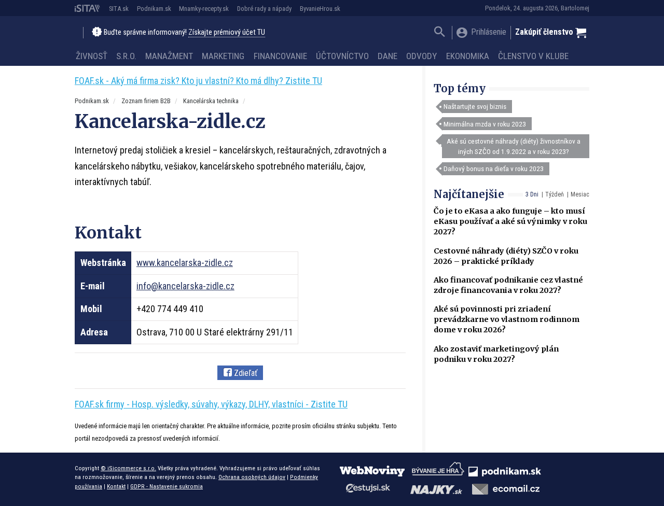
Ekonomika (467, 56)
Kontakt (116, 486)
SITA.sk (119, 8)
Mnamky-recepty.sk (204, 8)
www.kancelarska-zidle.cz (184, 262)
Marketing (223, 56)
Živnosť (91, 56)
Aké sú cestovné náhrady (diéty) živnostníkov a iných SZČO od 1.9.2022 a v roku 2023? (513, 146)
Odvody (421, 56)
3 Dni (531, 194)
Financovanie (280, 56)
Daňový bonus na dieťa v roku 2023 (494, 168)
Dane (387, 56)
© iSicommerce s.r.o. (128, 468)
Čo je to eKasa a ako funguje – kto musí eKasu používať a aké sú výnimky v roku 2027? (510, 221)
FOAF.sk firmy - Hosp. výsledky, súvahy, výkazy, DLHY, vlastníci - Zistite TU (211, 404)
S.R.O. (126, 56)
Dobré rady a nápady (264, 8)
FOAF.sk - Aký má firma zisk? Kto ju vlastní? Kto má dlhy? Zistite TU (198, 80)
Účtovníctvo (342, 56)
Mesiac (580, 194)
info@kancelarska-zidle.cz (185, 285)
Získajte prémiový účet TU (226, 32)
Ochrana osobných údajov (251, 477)
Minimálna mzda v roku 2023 (485, 124)
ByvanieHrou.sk (320, 8)
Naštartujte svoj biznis (475, 106)
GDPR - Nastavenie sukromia (166, 486)
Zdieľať (244, 373)
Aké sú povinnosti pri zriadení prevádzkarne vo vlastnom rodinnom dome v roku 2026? (506, 319)
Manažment (169, 56)
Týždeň (554, 194)
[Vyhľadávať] (439, 33)
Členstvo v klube (533, 56)
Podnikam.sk (154, 8)
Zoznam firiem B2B (146, 101)
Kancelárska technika (211, 101)
